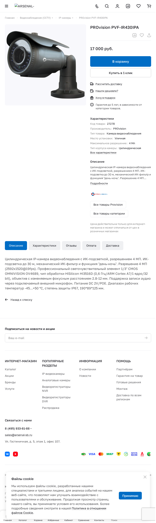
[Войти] (117, 6)
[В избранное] (142, 35)
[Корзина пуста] (149, 6)
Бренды (10, 382)
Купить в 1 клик (121, 73)
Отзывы (71, 245)
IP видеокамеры (53, 373)
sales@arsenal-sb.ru (18, 435)
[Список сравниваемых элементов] (128, 6)
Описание (16, 245)
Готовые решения (128, 382)
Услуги (9, 388)
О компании (87, 369)
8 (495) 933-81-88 (17, 428)
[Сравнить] (134, 35)
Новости (85, 375)
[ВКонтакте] (7, 454)
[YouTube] (15, 454)
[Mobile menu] (6, 6)
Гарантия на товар (129, 375)
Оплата (91, 245)
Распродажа (50, 407)
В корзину (120, 61)
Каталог (10, 369)
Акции (9, 375)
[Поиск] (107, 6)
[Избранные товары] (138, 6)
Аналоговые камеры (56, 380)
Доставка (112, 245)
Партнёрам (124, 369)
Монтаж (122, 388)
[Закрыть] (145, 477)
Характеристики (44, 245)
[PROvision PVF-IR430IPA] (45, 64)
